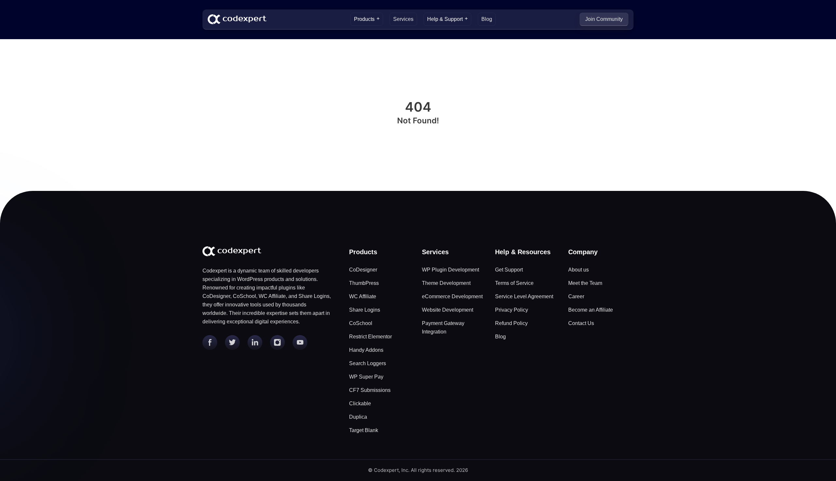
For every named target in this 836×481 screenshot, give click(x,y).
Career (576, 296)
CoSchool (360, 323)
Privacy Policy (511, 310)
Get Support (509, 269)
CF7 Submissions (370, 390)
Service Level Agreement (524, 296)
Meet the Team (585, 283)
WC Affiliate (362, 296)
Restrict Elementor (370, 336)
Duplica (358, 417)
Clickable (360, 403)
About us (578, 269)
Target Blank (363, 430)
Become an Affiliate (590, 310)
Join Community (604, 19)
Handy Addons (366, 350)
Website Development (447, 310)
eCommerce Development (452, 296)
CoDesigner (363, 269)
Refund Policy (511, 323)
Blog (486, 19)
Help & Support (445, 19)
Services (403, 19)
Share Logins (364, 310)
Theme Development (446, 283)
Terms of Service (514, 283)
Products (364, 19)
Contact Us (581, 323)
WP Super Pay (366, 377)
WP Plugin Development (450, 269)
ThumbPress (364, 283)
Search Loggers (367, 363)
